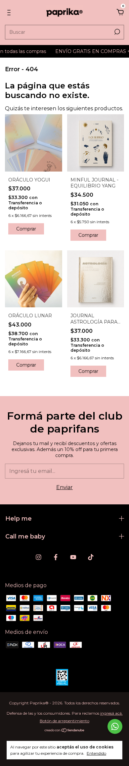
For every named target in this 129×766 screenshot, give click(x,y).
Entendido (96, 753)
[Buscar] (116, 32)
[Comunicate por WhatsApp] (115, 726)
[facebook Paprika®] (56, 557)
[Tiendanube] (64, 731)
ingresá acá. (111, 713)
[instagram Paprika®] (38, 557)
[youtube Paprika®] (73, 557)
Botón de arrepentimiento (64, 720)
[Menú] (10, 12)
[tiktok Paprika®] (91, 557)
